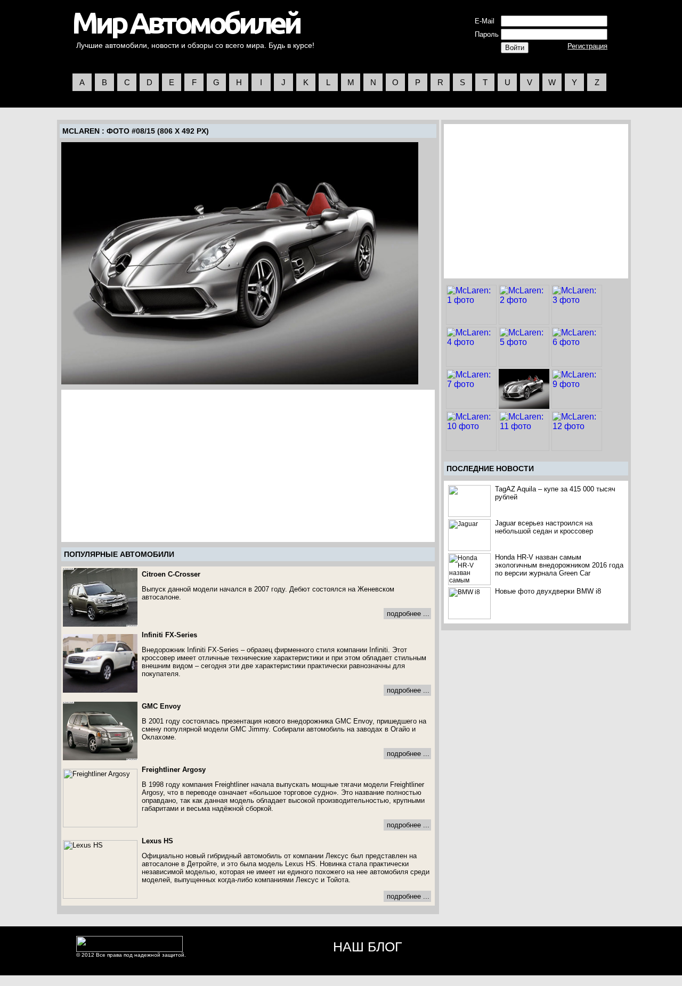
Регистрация (587, 46)
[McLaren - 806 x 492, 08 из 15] (239, 263)
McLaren (81, 131)
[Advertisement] (152, 465)
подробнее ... (408, 614)
